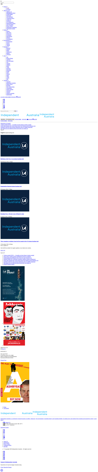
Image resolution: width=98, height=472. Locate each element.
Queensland (9, 88)
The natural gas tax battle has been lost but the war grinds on (14, 128)
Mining (8, 53)
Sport (7, 72)
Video (7, 76)
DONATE (8, 15)
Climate (8, 45)
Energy (8, 42)
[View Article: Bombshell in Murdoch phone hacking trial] (15, 183)
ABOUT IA (6, 10)
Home (5, 6)
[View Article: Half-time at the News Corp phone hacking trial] (15, 156)
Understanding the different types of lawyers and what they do (17, 258)
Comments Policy (10, 18)
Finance (8, 49)
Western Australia (10, 93)
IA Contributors (9, 22)
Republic (8, 85)
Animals (8, 63)
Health (7, 71)
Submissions (6, 442)
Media (7, 50)
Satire (7, 75)
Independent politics (10, 23)
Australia (5, 80)
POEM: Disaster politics (8, 264)
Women (8, 74)
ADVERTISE (9, 17)
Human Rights (9, 58)
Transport (8, 54)
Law (7, 62)
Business (5, 46)
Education (8, 70)
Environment (6, 40)
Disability (8, 68)
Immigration (9, 94)
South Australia (9, 89)
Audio (7, 77)
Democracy (9, 33)
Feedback (8, 20)
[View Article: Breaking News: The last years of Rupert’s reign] (15, 211)
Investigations (9, 39)
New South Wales (10, 86)
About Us (5, 441)
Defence (8, 37)
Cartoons (8, 59)
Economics (8, 35)
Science (8, 44)
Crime (7, 67)
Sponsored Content (10, 28)
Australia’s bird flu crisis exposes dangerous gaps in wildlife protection (16, 127)
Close (2, 467)
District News (9, 84)
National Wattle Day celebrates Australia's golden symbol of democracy (19, 259)
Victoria (8, 92)
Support (9, 462)
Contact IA (8, 19)
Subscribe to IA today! (6, 123)
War (7, 79)
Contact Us (7, 422)
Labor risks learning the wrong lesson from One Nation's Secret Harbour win (18, 126)
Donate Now (3, 360)
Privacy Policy (9, 26)
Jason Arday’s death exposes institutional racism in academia (17, 256)
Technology (9, 52)
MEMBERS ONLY (10, 13)
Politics (5, 30)
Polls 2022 (8, 32)
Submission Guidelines (11, 27)
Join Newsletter (9, 24)
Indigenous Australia (11, 83)
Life (4, 55)
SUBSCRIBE (9, 14)
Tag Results (6, 408)
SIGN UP (3, 250)
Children (8, 64)
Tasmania (8, 90)
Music (7, 66)
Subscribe (3, 427)
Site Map (5, 446)
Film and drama (9, 61)
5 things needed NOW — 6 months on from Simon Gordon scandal (16, 124)
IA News (8, 9)
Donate (7, 427)
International (9, 36)
